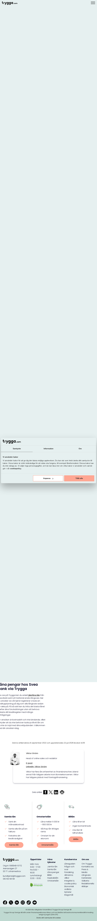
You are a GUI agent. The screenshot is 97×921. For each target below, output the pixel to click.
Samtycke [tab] (17, 449)
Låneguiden (69, 863)
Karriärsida (86, 878)
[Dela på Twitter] (51, 792)
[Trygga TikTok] (29, 902)
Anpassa (46, 478)
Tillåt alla (79, 478)
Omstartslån (47, 845)
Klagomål (68, 895)
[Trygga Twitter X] (11, 902)
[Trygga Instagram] (23, 902)
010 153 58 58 (9, 879)
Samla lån (14, 845)
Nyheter (67, 892)
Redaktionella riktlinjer (88, 885)
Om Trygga (87, 863)
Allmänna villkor (68, 876)
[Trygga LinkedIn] (17, 902)
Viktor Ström (32, 753)
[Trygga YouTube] (35, 902)
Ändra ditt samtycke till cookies (48, 918)
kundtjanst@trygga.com (14, 876)
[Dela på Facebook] (45, 792)
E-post (29, 763)
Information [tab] (48, 449)
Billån (75, 839)
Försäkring (69, 872)
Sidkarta (85, 880)
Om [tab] (80, 449)
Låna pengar (53, 872)
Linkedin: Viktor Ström (36, 766)
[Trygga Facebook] (5, 902)
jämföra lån (34, 695)
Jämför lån (52, 866)
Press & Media (85, 871)
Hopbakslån (52, 878)
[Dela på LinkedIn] (56, 792)
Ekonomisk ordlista (69, 888)
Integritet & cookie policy (70, 882)
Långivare (86, 875)
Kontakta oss (88, 866)
